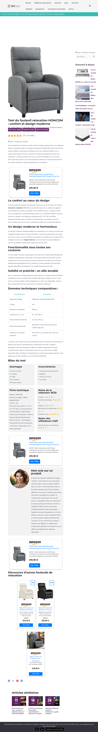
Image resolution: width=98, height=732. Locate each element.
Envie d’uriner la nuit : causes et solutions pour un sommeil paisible (18, 710)
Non (42, 729)
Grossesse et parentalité (56, 9)
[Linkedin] (22, 681)
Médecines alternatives (42, 3)
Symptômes (40, 9)
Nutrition (75, 3)
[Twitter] (13, 681)
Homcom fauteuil (42, 130)
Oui (37, 729)
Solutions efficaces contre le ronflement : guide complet (52, 710)
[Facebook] (9, 681)
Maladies (29, 9)
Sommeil (58, 3)
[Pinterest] (17, 681)
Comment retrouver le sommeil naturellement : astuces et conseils (36, 710)
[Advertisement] (49, 30)
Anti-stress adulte (15, 130)
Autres (71, 9)
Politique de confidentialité (54, 729)
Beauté (28, 3)
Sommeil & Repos (56, 127)
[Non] (96, 727)
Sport (66, 3)
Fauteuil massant (28, 130)
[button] (90, 6)
